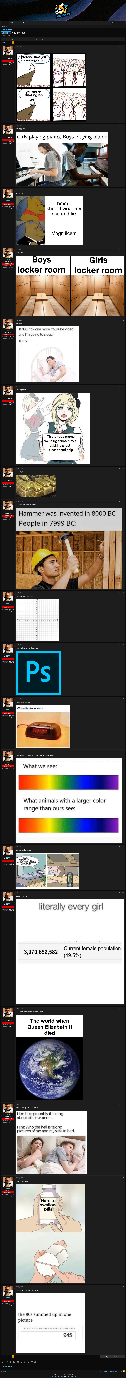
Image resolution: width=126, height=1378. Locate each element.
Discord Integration (55, 1376)
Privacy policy (114, 1371)
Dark (4, 1371)
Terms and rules (103, 1371)
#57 (123, 1178)
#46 (123, 386)
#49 (123, 593)
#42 (123, 125)
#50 (123, 645)
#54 (123, 893)
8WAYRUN (73, 1376)
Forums (5, 23)
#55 (123, 1008)
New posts (4, 26)
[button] (20, 23)
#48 (123, 501)
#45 (123, 320)
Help (120, 1371)
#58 (123, 1287)
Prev (4, 43)
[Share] (120, 46)
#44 (123, 249)
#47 (123, 468)
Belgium (11, 64)
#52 (123, 752)
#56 (123, 1104)
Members (26, 23)
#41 (123, 46)
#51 (123, 699)
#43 (123, 190)
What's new (15, 23)
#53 (123, 846)
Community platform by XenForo (63, 1374)
